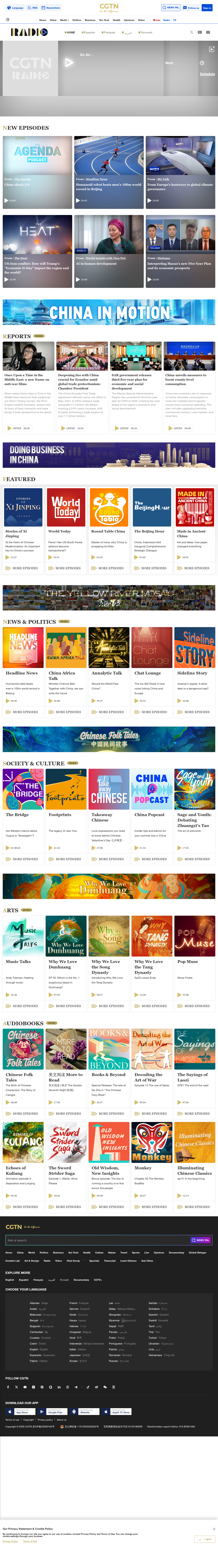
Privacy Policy (10, 1542)
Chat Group (73, 1260)
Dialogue (164, 258)
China (53, 20)
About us (61, 1419)
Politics (77, 20)
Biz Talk (163, 179)
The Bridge (17, 814)
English (9, 1279)
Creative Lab (12, 1260)
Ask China (147, 1260)
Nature (112, 1252)
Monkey (143, 1167)
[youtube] (200, 32)
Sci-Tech (104, 20)
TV (174, 20)
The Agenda (22, 179)
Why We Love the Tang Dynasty (149, 967)
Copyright (28, 1419)
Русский (146, 32)
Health (116, 20)
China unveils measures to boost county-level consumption (185, 379)
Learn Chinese (128, 1260)
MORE (39, 336)
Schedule (207, 74)
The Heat (20, 258)
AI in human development (96, 263)
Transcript (110, 1260)
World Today (59, 531)
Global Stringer (197, 1252)
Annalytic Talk (107, 673)
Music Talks (18, 961)
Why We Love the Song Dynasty (106, 967)
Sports (136, 1252)
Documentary (176, 1252)
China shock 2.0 (16, 184)
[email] (208, 32)
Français (109, 32)
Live (157, 20)
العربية (128, 32)
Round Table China (108, 531)
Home (42, 20)
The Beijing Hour (149, 531)
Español (89, 32)
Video (141, 20)
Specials (94, 1260)
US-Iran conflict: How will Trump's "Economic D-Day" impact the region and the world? (36, 268)
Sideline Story (192, 673)
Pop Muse (187, 961)
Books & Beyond (109, 1074)
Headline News (96, 179)
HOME (71, 32)
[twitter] (192, 32)
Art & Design (32, 1260)
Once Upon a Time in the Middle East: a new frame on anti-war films (26, 379)
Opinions (129, 20)
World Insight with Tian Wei (106, 258)
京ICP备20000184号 (43, 1426)
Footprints (60, 814)
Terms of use (12, 1419)
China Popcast (150, 814)
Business (90, 20)
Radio (166, 20)
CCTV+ (98, 1279)
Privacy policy (45, 1419)
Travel (123, 1252)
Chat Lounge (148, 673)
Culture (99, 1252)
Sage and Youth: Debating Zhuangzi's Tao (194, 820)
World (63, 20)
